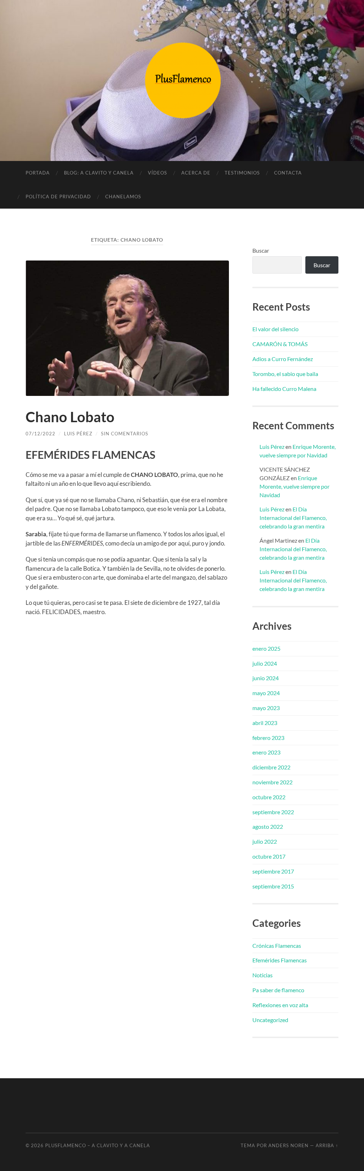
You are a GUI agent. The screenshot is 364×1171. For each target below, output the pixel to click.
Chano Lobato (70, 416)
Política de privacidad (58, 196)
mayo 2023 (266, 707)
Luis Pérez (78, 433)
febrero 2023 (268, 737)
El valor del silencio (275, 329)
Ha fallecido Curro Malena (284, 388)
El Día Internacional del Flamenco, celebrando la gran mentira (293, 518)
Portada (38, 173)
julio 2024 (264, 663)
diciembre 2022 (271, 767)
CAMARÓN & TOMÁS (279, 343)
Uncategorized (270, 1019)
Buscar (260, 250)
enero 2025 (266, 648)
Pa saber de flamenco (278, 990)
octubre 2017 (268, 856)
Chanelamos (123, 196)
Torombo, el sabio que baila (285, 373)
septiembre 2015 (273, 886)
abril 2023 (264, 722)
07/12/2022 (40, 433)
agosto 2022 (267, 826)
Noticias (262, 975)
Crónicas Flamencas (276, 945)
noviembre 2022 (272, 782)
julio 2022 (264, 841)
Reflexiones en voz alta (280, 1004)
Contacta (288, 173)
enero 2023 (266, 752)
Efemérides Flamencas (279, 960)
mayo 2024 (266, 692)
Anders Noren (288, 1145)
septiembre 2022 (273, 812)
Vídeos (157, 173)
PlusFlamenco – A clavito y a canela (97, 1145)
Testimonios (242, 173)
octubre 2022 (268, 797)
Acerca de (195, 173)
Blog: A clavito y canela (99, 173)
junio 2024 (265, 678)
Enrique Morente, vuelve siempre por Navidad (294, 486)
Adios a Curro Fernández (282, 358)
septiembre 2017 (273, 871)
